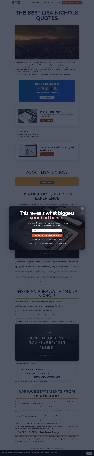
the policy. (59, 239)
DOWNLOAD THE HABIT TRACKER (47, 235)
